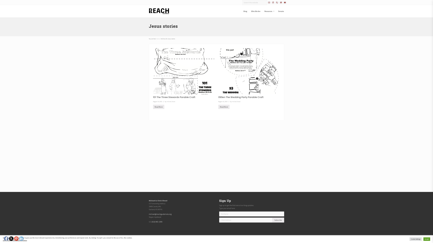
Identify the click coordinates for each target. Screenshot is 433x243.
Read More (159, 107)
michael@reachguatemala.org (160, 214)
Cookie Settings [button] (415, 239)
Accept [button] (427, 239)
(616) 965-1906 (157, 222)
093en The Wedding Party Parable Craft (241, 97)
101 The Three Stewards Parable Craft (174, 97)
